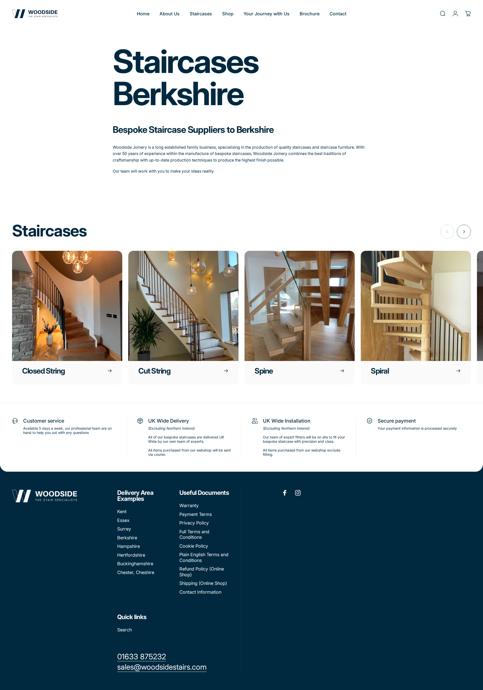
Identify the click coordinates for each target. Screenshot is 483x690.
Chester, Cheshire (135, 572)
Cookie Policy (193, 546)
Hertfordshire (131, 555)
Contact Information (200, 592)
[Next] (464, 232)
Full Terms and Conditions (194, 534)
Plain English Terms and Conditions (203, 557)
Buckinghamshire (135, 563)
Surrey (124, 529)
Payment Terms (195, 514)
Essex (123, 520)
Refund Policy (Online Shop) (201, 571)
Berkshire (127, 537)
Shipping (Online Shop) (203, 583)
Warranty (189, 505)
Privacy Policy (194, 522)
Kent (122, 511)
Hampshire (128, 546)
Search (124, 629)
